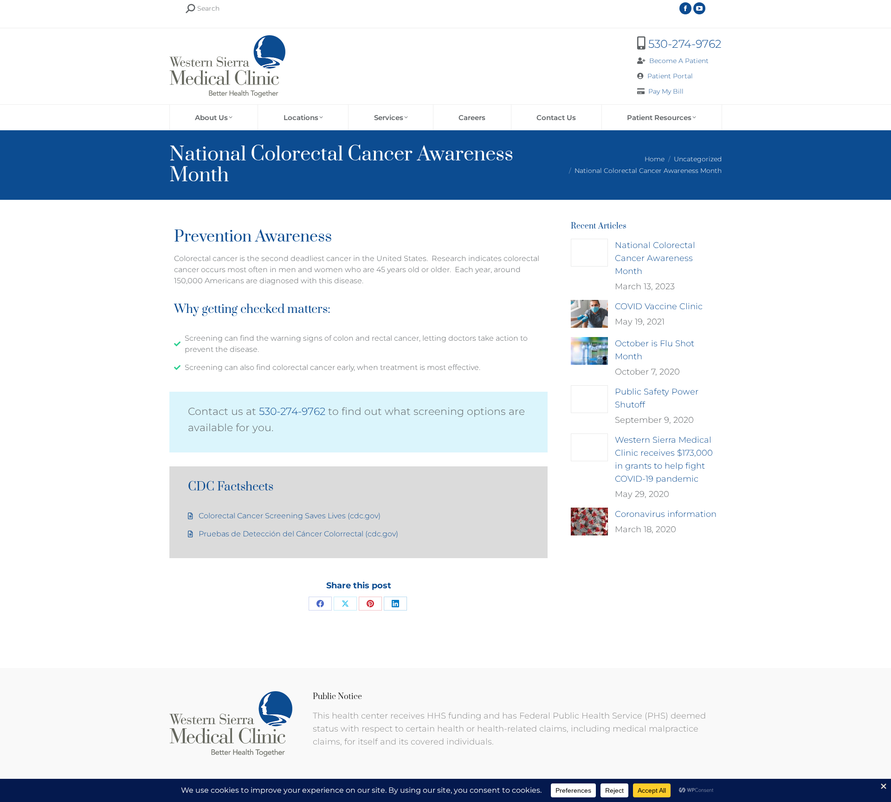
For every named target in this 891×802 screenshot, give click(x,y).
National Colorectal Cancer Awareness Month (655, 258)
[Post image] (589, 253)
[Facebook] (320, 604)
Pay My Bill (666, 91)
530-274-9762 (685, 44)
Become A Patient (679, 61)
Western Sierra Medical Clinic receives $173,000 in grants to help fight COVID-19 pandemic (664, 459)
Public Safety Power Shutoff (656, 398)
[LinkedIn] (395, 604)
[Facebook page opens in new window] (685, 8)
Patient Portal (670, 76)
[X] (345, 604)
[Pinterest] (370, 604)
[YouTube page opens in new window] (699, 8)
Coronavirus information (666, 514)
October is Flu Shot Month (654, 350)
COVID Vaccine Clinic (659, 306)
